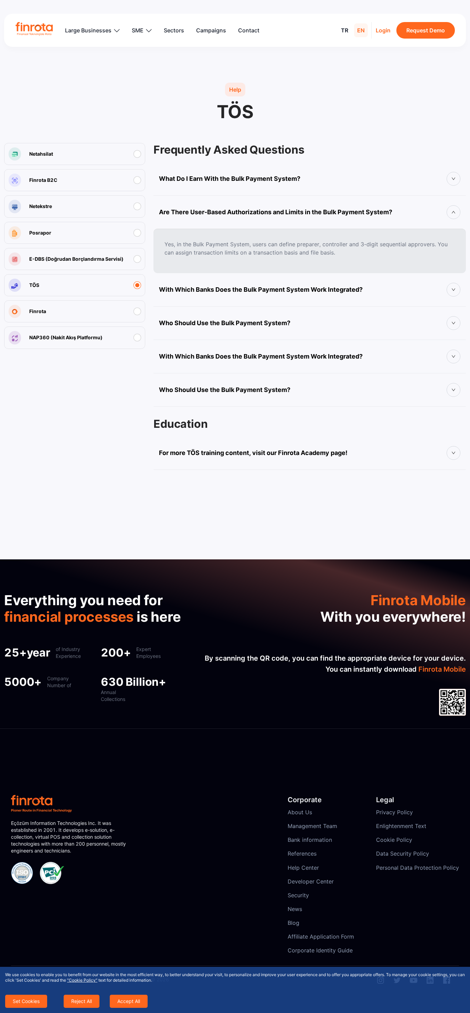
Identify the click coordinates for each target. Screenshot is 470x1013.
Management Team (312, 826)
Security (298, 895)
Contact (248, 30)
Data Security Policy (402, 853)
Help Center (303, 867)
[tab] (309, 178)
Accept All (128, 1001)
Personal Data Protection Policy (417, 867)
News (295, 909)
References (302, 853)
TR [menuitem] (344, 30)
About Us (300, 812)
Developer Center (311, 881)
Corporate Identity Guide (320, 950)
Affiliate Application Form (321, 936)
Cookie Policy (394, 839)
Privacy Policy (394, 812)
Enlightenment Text (401, 826)
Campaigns (211, 30)
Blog (293, 922)
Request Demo (425, 30)
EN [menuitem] (361, 30)
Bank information (310, 839)
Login (383, 30)
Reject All (81, 1001)
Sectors (174, 30)
